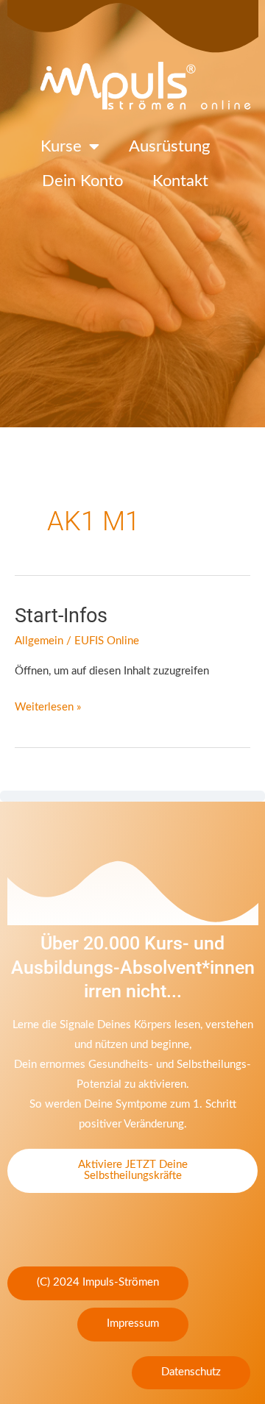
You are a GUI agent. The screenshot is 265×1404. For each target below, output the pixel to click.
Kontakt (180, 181)
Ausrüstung (169, 146)
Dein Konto (82, 181)
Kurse (61, 146)
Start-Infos (61, 615)
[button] (97, 1283)
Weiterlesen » (48, 705)
